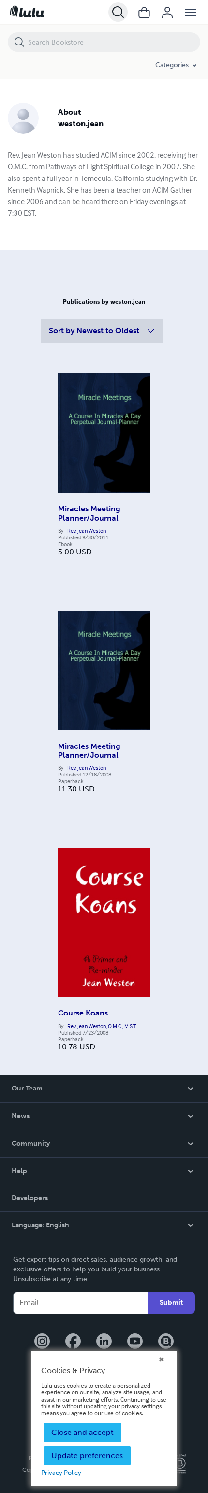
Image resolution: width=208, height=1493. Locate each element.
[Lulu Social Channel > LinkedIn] (104, 1342)
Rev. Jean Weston (86, 530)
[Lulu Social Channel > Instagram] (42, 1342)
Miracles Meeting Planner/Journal (89, 513)
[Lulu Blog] (166, 1342)
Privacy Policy (61, 1472)
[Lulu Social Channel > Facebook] (73, 1342)
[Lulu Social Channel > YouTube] (135, 1342)
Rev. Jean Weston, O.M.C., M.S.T (101, 1026)
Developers (30, 1198)
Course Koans (83, 1012)
